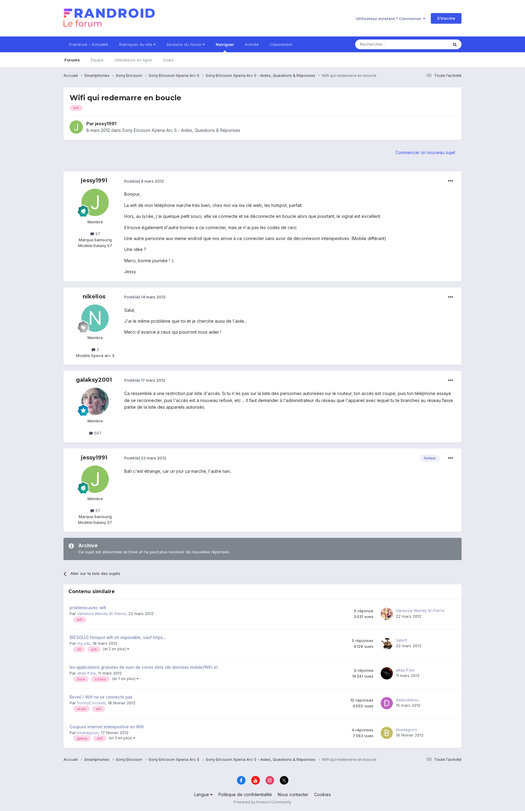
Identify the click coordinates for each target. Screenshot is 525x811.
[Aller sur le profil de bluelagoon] (387, 733)
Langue (202, 794)
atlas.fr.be (86, 673)
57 (97, 233)
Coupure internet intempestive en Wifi (107, 726)
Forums (72, 59)
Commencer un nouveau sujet (425, 152)
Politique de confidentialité (245, 794)
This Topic (430, 44)
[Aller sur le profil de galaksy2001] (95, 401)
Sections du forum (184, 44)
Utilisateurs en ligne (133, 59)
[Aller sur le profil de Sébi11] (387, 643)
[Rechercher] (455, 44)
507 (97, 433)
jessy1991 (105, 123)
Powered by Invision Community (262, 802)
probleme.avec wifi (88, 607)
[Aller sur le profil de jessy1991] (76, 127)
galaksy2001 (94, 379)
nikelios (94, 296)
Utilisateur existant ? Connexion (389, 18)
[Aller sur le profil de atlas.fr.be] (387, 673)
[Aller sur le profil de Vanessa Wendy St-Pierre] (387, 614)
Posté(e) (144, 181)
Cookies (322, 794)
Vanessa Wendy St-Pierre (101, 613)
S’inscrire (446, 18)
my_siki (83, 643)
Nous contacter (293, 794)
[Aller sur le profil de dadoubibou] (387, 703)
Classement (281, 44)
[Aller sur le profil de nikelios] (95, 318)
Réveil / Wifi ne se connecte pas (101, 697)
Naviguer (225, 44)
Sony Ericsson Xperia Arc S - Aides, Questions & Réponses (181, 130)
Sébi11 (401, 640)
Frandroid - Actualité (88, 44)
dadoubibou (407, 699)
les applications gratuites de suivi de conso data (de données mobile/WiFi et (144, 667)
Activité (252, 44)
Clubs (168, 59)
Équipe (97, 59)
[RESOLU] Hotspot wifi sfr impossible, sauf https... (118, 637)
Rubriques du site (136, 44)
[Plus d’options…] (450, 181)
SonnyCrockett (91, 702)
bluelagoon (87, 732)
